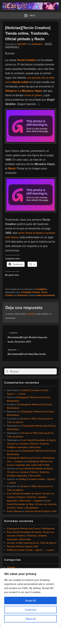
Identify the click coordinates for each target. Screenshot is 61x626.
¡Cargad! (11, 567)
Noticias (36, 292)
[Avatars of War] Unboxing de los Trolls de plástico (31, 542)
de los (23, 91)
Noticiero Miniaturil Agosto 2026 (40, 511)
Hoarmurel (37, 43)
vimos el (33, 95)
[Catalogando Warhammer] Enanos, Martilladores (31, 528)
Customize (30, 609)
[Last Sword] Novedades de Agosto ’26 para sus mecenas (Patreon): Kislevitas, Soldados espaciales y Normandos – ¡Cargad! (30, 497)
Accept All (30, 600)
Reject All (31, 618)
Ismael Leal (12, 450)
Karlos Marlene (14, 511)
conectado (31, 313)
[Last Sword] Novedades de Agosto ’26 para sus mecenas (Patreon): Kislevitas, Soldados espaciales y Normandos (31, 443)
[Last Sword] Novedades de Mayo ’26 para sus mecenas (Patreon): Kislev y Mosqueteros (32, 504)
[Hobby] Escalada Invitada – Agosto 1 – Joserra (30, 549)
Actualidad (40, 289)
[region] (30, 597)
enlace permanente (45, 295)
